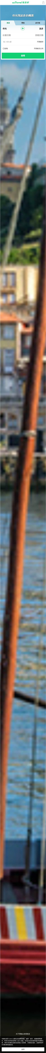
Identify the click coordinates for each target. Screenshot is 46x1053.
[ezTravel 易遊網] (23, 2)
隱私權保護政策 (8, 1044)
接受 (23, 1049)
